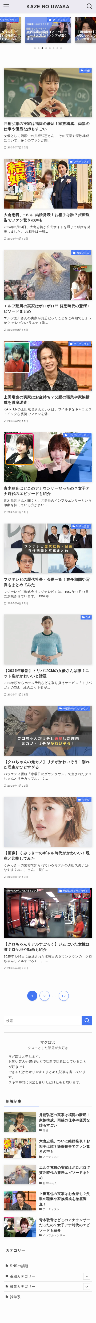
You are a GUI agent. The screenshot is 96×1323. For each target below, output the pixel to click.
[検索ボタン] (89, 6)
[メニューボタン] (6, 6)
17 (63, 995)
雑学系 (15, 1296)
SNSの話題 (19, 1265)
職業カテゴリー (22, 1286)
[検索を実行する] (87, 1020)
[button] (35, 48)
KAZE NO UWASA (47, 6)
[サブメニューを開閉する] (86, 1276)
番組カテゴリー (22, 1276)
